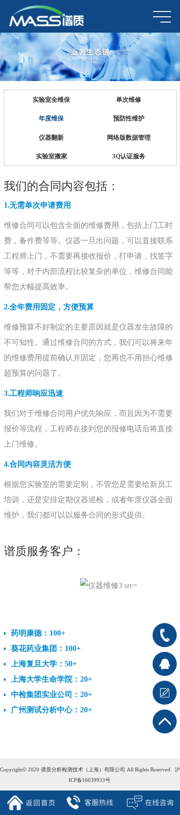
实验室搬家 (51, 156)
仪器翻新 (51, 137)
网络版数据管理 (129, 137)
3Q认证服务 (128, 156)
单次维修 (128, 99)
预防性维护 (128, 118)
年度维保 (51, 118)
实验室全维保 (51, 99)
